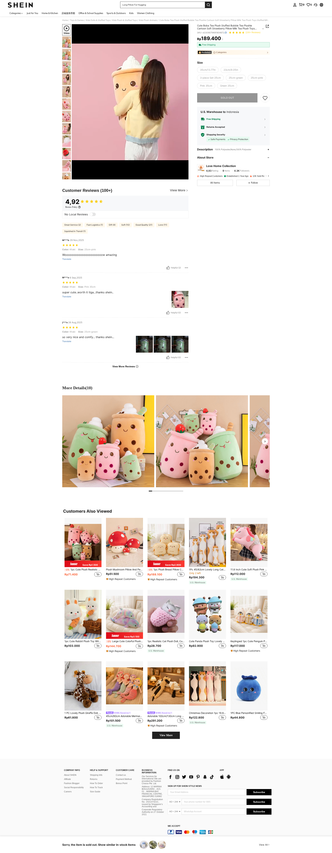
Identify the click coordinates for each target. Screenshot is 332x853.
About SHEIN (70, 775)
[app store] (222, 778)
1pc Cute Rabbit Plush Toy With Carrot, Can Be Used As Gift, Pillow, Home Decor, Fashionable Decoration (83, 641)
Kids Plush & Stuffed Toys (124, 20)
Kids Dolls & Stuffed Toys (98, 20)
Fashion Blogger (72, 783)
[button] (315, 5)
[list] (192, 777)
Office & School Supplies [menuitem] (91, 13)
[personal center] (295, 5)
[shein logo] (20, 5)
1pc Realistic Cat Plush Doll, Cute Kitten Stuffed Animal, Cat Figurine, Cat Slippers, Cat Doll (166, 641)
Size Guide (95, 791)
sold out (227, 97)
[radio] (208, 70)
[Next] (265, 441)
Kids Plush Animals (148, 20)
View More (166, 735)
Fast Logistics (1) (95, 224)
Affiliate (67, 779)
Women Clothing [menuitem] (145, 13)
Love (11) (162, 224)
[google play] (228, 778)
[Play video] (130, 102)
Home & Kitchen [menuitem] (50, 13)
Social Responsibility (74, 787)
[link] (302, 5)
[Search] (208, 5)
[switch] (93, 214)
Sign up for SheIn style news (185, 786)
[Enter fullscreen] (184, 176)
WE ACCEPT (174, 826)
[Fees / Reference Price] (222, 39)
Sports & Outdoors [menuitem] (116, 13)
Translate (66, 259)
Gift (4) (112, 224)
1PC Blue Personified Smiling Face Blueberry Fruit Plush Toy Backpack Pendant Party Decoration (249, 713)
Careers (68, 791)
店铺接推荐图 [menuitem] (68, 13)
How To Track (96, 787)
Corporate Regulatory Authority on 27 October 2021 (153, 812)
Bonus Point (121, 783)
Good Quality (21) (144, 224)
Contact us (121, 775)
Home (65, 20)
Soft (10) (125, 224)
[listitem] (83, 550)
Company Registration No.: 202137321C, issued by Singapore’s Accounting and (152, 803)
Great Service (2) (72, 224)
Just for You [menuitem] (32, 13)
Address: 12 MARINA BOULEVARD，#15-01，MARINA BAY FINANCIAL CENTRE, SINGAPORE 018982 (152, 791)
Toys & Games (77, 20)
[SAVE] (265, 97)
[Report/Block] (186, 268)
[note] (83, 564)
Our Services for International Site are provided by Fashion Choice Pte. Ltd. (151, 780)
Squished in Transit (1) (75, 231)
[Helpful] (168, 268)
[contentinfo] (219, 832)
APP (222, 770)
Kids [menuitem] (131, 13)
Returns (93, 779)
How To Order (96, 783)
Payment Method (124, 779)
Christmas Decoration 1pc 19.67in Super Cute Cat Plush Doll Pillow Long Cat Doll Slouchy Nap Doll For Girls (207, 713)
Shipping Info (96, 775)
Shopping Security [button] (215, 135)
